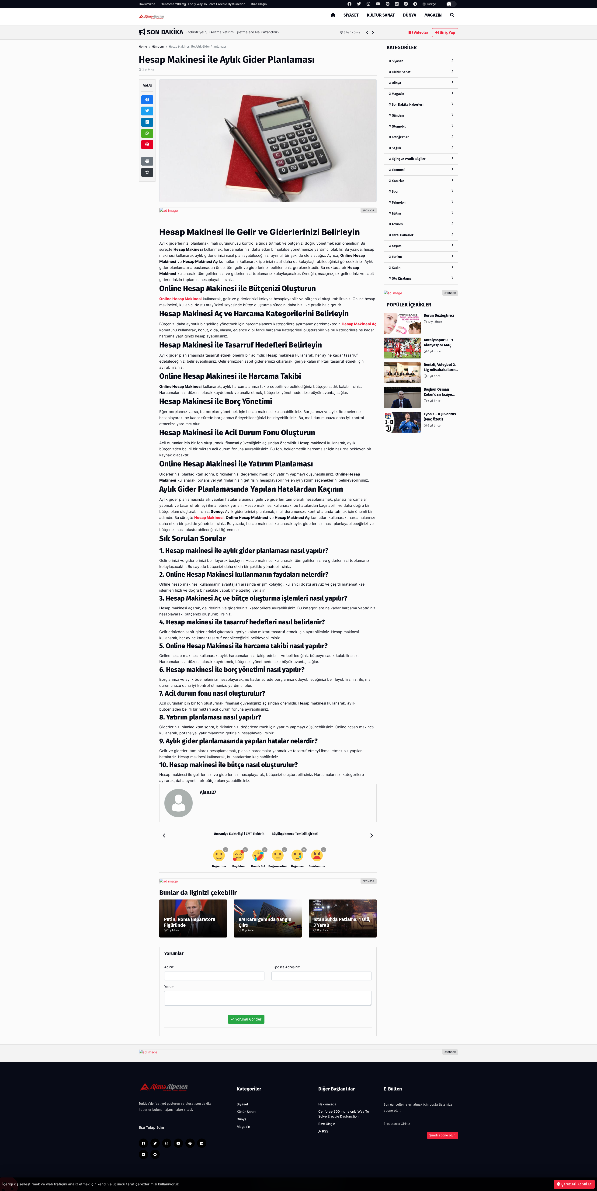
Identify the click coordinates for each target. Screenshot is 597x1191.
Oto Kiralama (401, 279)
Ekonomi (398, 170)
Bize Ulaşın (259, 4)
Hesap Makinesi (209, 517)
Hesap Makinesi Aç (359, 324)
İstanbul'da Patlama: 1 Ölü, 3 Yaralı (341, 922)
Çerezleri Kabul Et (576, 1184)
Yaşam (396, 246)
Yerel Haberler (402, 235)
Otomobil (398, 126)
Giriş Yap (447, 32)
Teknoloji (398, 203)
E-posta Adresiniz (285, 967)
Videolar (420, 32)
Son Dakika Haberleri (407, 105)
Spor (395, 192)
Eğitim (396, 213)
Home (143, 46)
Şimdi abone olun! (442, 1135)
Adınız (169, 967)
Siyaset (351, 15)
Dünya (409, 15)
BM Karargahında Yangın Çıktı (265, 922)
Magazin (433, 15)
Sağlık (396, 148)
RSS (324, 1131)
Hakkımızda (147, 4)
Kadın (395, 268)
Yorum (169, 987)
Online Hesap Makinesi (180, 299)
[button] (367, 33)
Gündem (158, 46)
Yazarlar (397, 181)
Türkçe (431, 4)
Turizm (396, 257)
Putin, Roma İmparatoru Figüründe (189, 922)
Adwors (397, 224)
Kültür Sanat (381, 15)
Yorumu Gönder (247, 1019)
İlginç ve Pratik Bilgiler (408, 159)
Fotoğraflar (400, 137)
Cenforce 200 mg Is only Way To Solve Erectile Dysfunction (203, 4)
